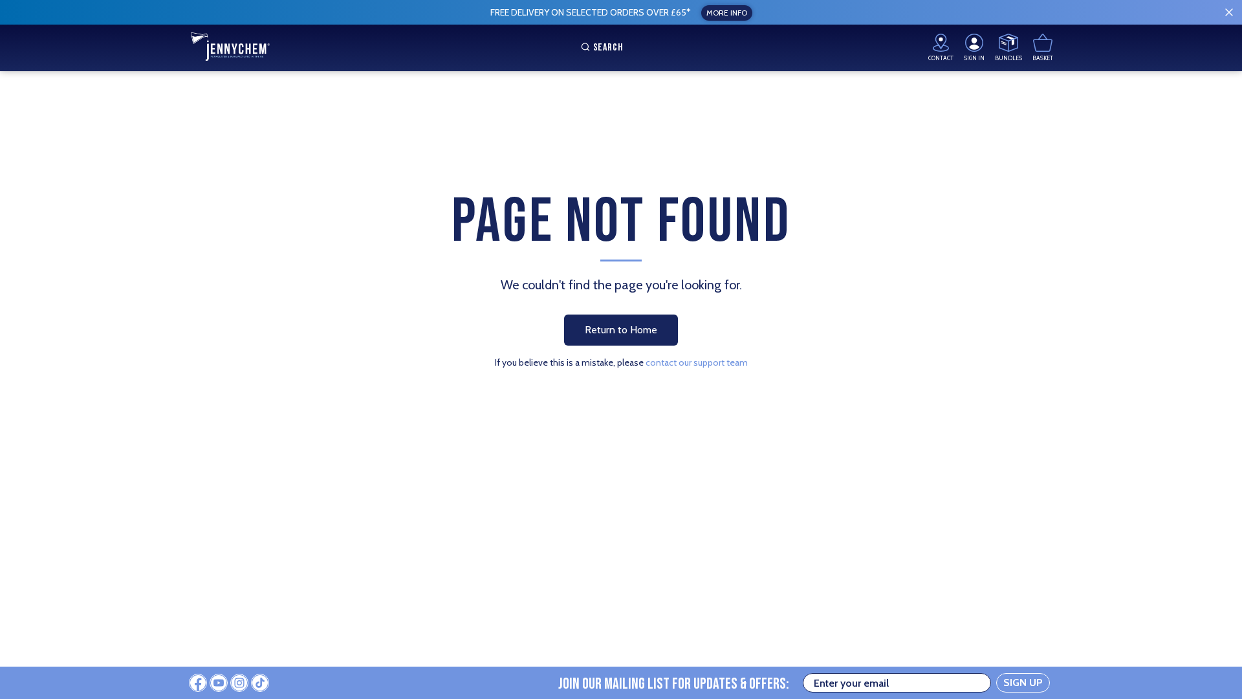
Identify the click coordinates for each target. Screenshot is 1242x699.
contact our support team (697, 362)
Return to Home (621, 330)
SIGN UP (1023, 682)
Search (608, 47)
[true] (1229, 12)
